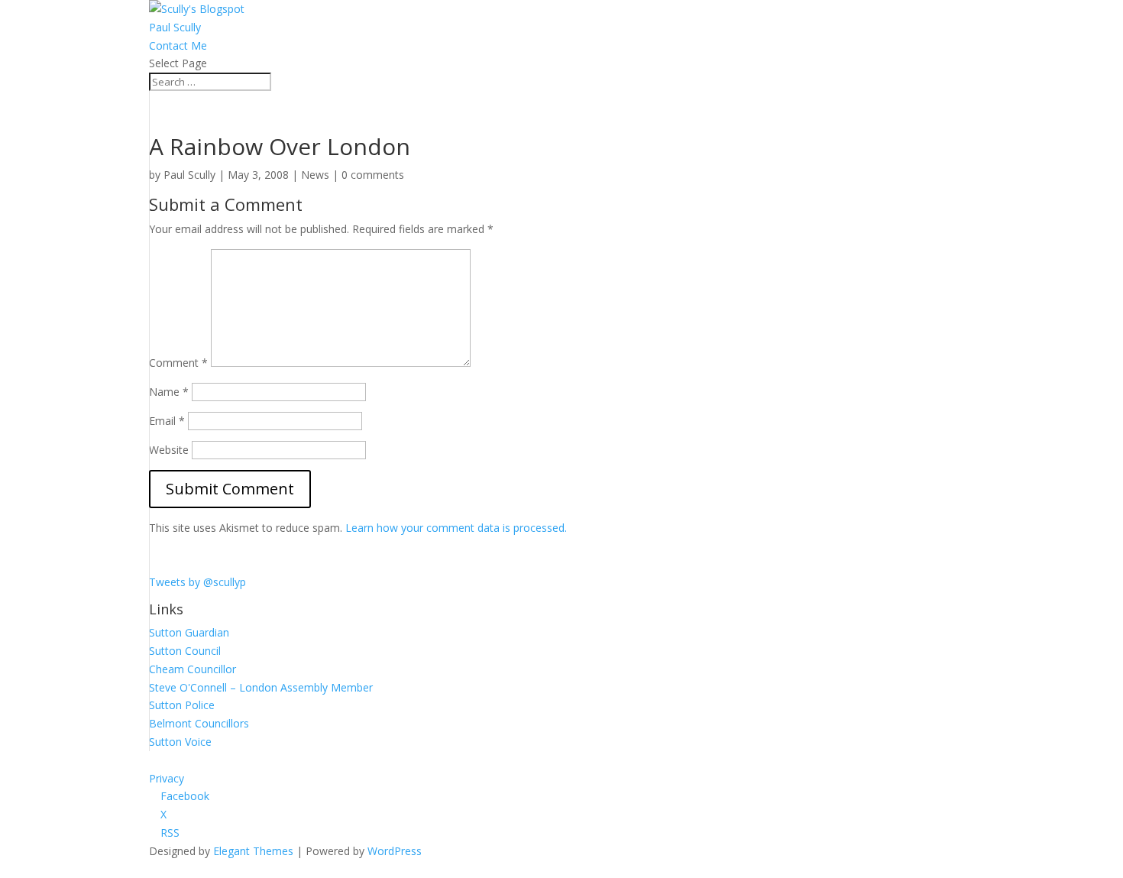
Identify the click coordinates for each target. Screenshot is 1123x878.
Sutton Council (185, 650)
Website (169, 449)
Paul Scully (175, 27)
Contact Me (178, 45)
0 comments (372, 174)
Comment (178, 362)
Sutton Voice (180, 741)
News (315, 174)
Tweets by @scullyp (197, 582)
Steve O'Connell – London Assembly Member (261, 687)
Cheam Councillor (192, 669)
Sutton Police (182, 705)
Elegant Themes (253, 851)
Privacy (166, 778)
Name (169, 391)
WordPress (394, 851)
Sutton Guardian (189, 632)
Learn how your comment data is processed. (456, 527)
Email (167, 420)
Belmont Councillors (199, 723)
